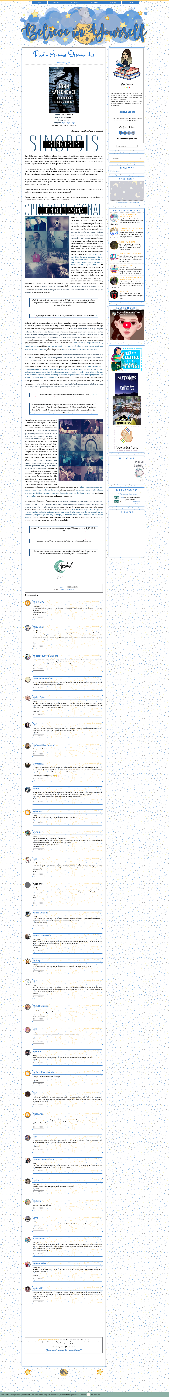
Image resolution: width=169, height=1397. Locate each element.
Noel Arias (38, 1114)
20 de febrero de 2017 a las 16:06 (93, 626)
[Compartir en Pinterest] (77, 587)
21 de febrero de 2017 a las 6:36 (93, 810)
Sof (34, 724)
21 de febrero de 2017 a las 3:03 (93, 744)
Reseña (72, 589)
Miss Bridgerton (41, 1006)
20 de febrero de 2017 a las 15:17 (93, 601)
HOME (40, 2)
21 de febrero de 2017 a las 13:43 (93, 959)
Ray (35, 1136)
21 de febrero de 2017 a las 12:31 (93, 912)
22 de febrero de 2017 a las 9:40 (93, 1179)
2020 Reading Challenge (127, 494)
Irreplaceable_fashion (44, 745)
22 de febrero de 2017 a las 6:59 (93, 1136)
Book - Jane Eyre (127, 242)
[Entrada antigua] (100, 1375)
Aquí (63, 123)
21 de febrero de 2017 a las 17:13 (93, 1051)
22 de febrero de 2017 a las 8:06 (93, 1159)
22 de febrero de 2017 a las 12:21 (93, 1262)
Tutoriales (75, 2)
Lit (34, 981)
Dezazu (37, 1201)
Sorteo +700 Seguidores (130, 254)
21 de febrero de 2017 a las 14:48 (93, 980)
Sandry (36, 960)
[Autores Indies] (126, 395)
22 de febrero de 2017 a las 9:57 (93, 1200)
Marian (36, 788)
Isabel (122, 497)
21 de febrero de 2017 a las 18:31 (93, 1071)
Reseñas (56, 2)
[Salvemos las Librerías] (127, 424)
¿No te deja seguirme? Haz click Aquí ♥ (127, 203)
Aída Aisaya (39, 1238)
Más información (95, 1395)
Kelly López (39, 697)
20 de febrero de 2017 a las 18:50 (93, 678)
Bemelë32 (38, 764)
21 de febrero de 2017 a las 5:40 (93, 788)
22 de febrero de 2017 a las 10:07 (93, 1217)
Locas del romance (43, 678)
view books (137, 504)
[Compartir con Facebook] (74, 587)
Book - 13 (123, 291)
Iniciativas (94, 2)
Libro (68, 589)
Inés (35, 859)
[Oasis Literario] (127, 371)
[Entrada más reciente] (27, 1375)
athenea (37, 811)
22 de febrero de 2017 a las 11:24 (93, 1238)
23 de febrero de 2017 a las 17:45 (93, 1287)
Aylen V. (37, 1051)
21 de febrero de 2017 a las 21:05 (93, 1092)
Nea (35, 1093)
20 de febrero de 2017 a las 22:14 (93, 723)
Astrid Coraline (40, 912)
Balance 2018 (125, 266)
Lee (65, 589)
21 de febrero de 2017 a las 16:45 (93, 1028)
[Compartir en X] (72, 587)
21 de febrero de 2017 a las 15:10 (93, 1005)
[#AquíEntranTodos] (127, 450)
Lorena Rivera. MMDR (44, 1159)
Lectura (62, 589)
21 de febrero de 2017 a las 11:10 (93, 883)
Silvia (35, 1218)
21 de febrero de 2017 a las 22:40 (93, 1113)
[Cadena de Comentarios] (131, 482)
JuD (35, 1029)
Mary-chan (38, 627)
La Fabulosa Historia (43, 1072)
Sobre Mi (130, 2)
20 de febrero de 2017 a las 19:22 (93, 696)
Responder (38, 617)
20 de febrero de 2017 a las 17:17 (93, 655)
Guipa (36, 1180)
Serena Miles (39, 1263)
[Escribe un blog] (70, 587)
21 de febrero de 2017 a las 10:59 (93, 858)
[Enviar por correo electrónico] (68, 587)
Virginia (37, 832)
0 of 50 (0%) (136, 501)
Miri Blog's (38, 602)
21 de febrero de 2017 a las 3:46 (93, 763)
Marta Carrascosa (42, 935)
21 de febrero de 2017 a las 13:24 (93, 935)
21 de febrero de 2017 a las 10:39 (93, 831)
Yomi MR (37, 1288)
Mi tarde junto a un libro (45, 656)
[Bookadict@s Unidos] (115, 482)
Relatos (113, 2)
